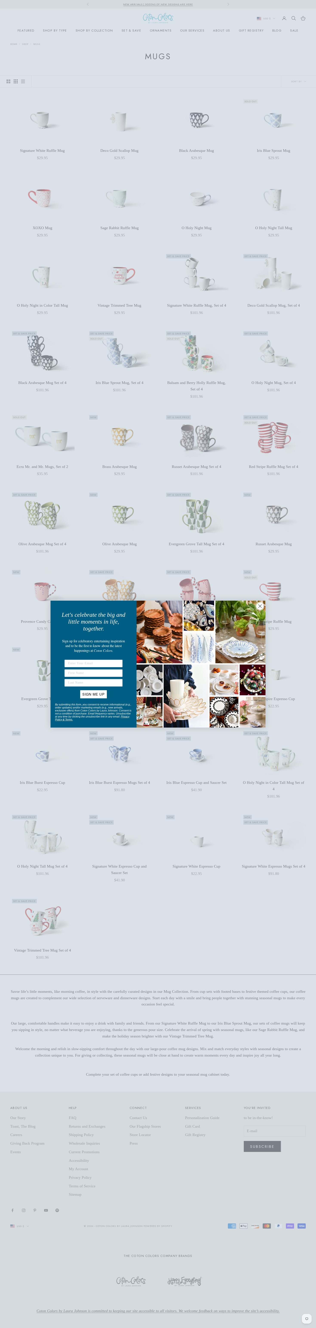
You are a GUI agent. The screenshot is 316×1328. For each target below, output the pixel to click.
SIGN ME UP (93, 694)
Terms (68, 719)
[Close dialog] (260, 606)
